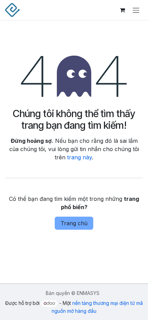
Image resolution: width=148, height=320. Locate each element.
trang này (79, 157)
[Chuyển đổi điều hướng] (136, 10)
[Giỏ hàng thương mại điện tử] (122, 10)
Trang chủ (74, 223)
